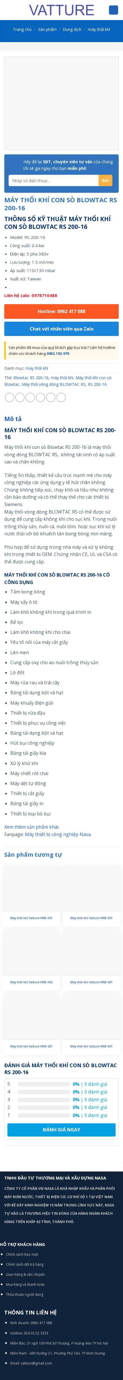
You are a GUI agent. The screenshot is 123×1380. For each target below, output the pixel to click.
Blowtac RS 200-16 (31, 377)
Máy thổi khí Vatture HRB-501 (91, 1046)
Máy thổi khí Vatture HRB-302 (31, 982)
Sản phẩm (47, 29)
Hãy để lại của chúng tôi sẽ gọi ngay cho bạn (68, 165)
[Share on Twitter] (30, 397)
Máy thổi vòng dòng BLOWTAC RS (54, 384)
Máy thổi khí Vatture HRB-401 (91, 982)
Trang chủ (22, 29)
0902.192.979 (58, 353)
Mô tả (13, 419)
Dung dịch (72, 29)
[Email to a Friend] (40, 397)
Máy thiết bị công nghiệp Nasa (58, 834)
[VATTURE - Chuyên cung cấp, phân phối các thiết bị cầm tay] (61, 10)
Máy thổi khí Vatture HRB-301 (31, 918)
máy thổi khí (99, 29)
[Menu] (7, 10)
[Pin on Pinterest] (50, 397)
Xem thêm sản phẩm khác (31, 827)
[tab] (61, 419)
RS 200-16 (97, 384)
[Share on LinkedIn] (61, 397)
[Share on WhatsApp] (9, 397)
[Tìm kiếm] (113, 10)
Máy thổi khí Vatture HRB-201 (31, 1046)
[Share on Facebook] (20, 397)
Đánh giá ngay (61, 1130)
